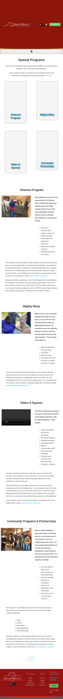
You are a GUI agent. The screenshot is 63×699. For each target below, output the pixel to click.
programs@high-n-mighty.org (38, 276)
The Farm (42, 678)
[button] (31, 51)
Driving (30, 680)
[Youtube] (46, 24)
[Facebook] (40, 24)
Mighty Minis (47, 114)
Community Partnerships (47, 164)
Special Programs (30, 685)
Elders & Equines (15, 166)
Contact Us (42, 685)
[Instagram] (43, 24)
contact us (47, 75)
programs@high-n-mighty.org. (45, 647)
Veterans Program (16, 116)
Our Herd (42, 680)
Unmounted (30, 682)
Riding (30, 678)
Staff (42, 682)
